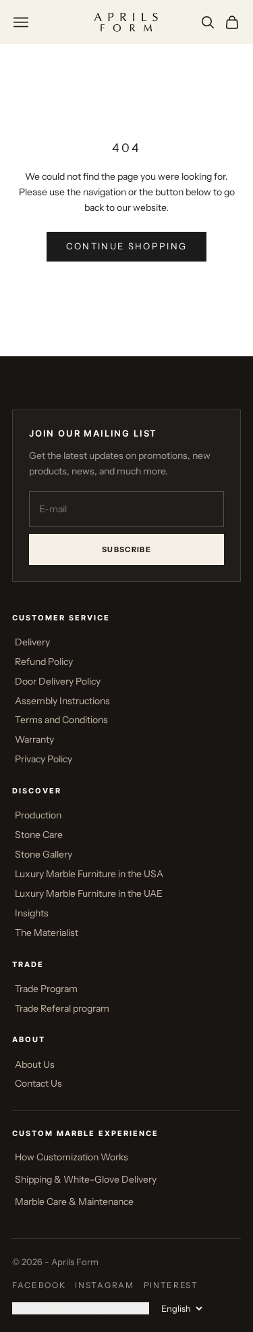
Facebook (38, 1285)
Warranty (34, 739)
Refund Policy (44, 662)
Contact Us (38, 1083)
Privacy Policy (43, 759)
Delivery (32, 642)
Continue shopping (127, 246)
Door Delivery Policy (58, 681)
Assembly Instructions (62, 701)
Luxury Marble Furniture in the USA (89, 874)
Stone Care (39, 835)
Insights (32, 913)
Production (38, 815)
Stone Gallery (43, 854)
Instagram (104, 1285)
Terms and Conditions (61, 720)
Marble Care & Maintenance (74, 1201)
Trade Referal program (62, 1008)
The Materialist (46, 933)
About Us (35, 1064)
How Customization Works (71, 1157)
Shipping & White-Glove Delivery (86, 1179)
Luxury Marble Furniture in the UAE (89, 893)
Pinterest (171, 1285)
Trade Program (46, 989)
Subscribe (126, 549)
